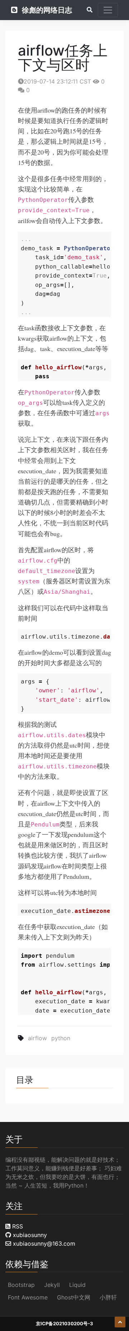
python (60, 1038)
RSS (16, 1226)
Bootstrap (21, 1284)
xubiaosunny (29, 1234)
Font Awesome (28, 1297)
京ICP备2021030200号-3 (64, 1323)
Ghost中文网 (73, 1297)
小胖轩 (108, 1297)
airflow (37, 1038)
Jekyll (52, 1284)
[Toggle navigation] (108, 10)
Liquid (77, 1284)
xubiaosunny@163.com (43, 1243)
